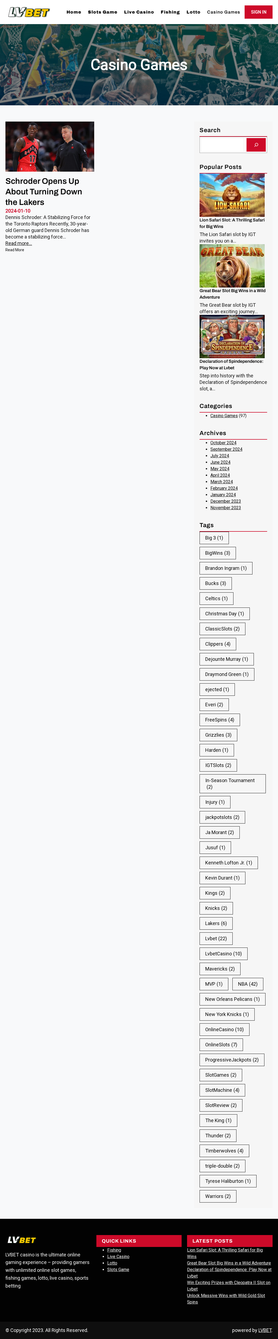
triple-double (222, 1166)
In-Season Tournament (230, 784)
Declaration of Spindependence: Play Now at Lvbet (231, 364)
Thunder (218, 1135)
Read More (14, 250)
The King (218, 1120)
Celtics (216, 598)
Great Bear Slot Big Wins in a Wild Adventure (233, 293)
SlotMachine (222, 1090)
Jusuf (215, 847)
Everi (214, 704)
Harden (216, 750)
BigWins (217, 553)
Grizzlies (218, 735)
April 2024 (220, 475)
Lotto (112, 1263)
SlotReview (221, 1105)
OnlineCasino (224, 1029)
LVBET (264, 1330)
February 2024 (224, 488)
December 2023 (225, 501)
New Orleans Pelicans (232, 999)
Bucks (215, 583)
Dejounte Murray (226, 659)
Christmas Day (224, 613)
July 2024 (219, 455)
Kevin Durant (222, 878)
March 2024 (221, 481)
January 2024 (223, 494)
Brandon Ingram (226, 568)
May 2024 (219, 468)
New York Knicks (227, 1014)
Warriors (218, 1196)
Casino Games (224, 415)
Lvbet (216, 938)
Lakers (216, 923)
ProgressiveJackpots (232, 1060)
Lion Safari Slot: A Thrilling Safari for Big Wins (232, 223)
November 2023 (225, 507)
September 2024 (226, 449)
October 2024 (223, 442)
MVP (214, 984)
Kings (215, 893)
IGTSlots (218, 765)
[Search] (256, 144)
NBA (248, 984)
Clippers (217, 644)
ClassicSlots (222, 629)
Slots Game (118, 1269)
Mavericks (220, 969)
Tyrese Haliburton (228, 1181)
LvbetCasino (223, 953)
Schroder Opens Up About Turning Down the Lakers (43, 192)
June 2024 (220, 462)
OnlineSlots (221, 1044)
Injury (215, 802)
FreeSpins (219, 720)
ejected (217, 689)
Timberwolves (224, 1151)
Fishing (114, 1250)
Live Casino (118, 1256)
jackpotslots (222, 817)
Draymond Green (227, 674)
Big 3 (214, 538)
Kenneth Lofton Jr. (228, 863)
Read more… (18, 243)
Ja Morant (219, 832)
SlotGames (220, 1075)
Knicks (216, 908)
